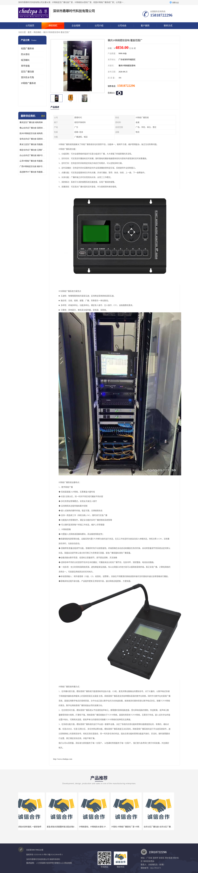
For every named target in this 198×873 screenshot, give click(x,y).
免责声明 (50, 863)
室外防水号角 (27, 77)
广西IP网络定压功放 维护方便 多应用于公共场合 (32, 166)
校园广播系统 (27, 48)
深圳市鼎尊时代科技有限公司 (37, 859)
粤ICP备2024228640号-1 (53, 855)
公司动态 (122, 25)
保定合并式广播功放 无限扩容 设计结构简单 (32, 150)
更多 (43, 116)
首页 (29, 32)
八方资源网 (41, 863)
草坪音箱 (25, 66)
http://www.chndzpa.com (62, 759)
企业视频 (76, 25)
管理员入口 (59, 863)
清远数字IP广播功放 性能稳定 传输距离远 (32, 172)
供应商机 (53, 25)
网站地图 (68, 863)
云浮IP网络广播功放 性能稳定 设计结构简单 (32, 161)
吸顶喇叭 (25, 60)
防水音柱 (25, 54)
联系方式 (168, 25)
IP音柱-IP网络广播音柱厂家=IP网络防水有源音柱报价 (106, 827)
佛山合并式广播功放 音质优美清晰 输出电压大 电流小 (32, 128)
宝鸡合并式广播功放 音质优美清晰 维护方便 (32, 139)
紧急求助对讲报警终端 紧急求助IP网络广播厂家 (39, 827)
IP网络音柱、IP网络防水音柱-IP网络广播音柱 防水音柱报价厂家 (78, 827)
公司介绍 (99, 25)
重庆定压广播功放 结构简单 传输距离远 (32, 122)
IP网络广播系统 (28, 83)
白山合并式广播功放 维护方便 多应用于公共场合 (32, 155)
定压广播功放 (27, 72)
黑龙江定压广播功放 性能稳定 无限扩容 (32, 144)
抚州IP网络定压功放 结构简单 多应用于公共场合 (32, 133)
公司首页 (30, 25)
